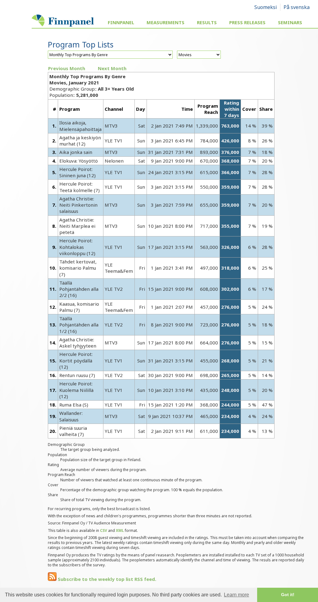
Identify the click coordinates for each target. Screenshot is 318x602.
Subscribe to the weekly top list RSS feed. (106, 579)
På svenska (297, 7)
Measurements (165, 22)
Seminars (290, 22)
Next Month (112, 68)
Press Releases (247, 22)
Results (207, 22)
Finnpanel (121, 22)
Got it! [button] (287, 594)
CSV (103, 530)
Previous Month (66, 68)
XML (120, 530)
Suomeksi (265, 7)
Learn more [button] (236, 594)
